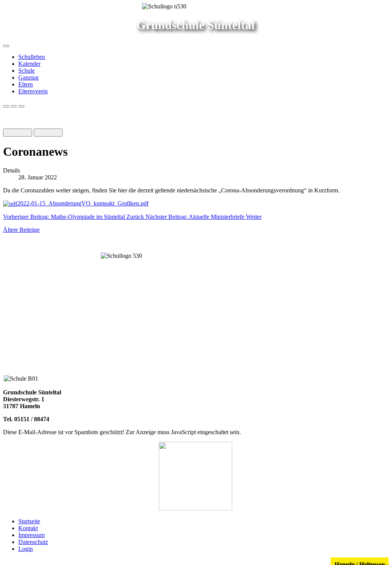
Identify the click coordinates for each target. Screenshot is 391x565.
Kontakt (28, 528)
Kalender (29, 63)
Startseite (29, 521)
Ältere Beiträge (21, 229)
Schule (26, 70)
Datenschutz (33, 542)
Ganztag (28, 77)
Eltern (25, 84)
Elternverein (33, 91)
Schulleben (31, 57)
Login (25, 548)
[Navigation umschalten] (6, 46)
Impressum (31, 535)
